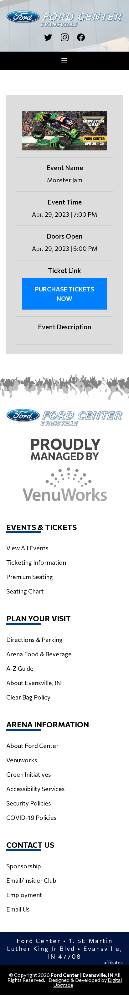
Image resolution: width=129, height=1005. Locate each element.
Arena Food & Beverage (39, 654)
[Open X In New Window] (48, 37)
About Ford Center (32, 745)
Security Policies (28, 803)
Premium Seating (29, 576)
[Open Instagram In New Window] (65, 37)
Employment (24, 894)
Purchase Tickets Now (64, 293)
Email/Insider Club (31, 880)
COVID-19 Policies (31, 817)
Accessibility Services (35, 788)
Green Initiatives (28, 774)
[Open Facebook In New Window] (81, 37)
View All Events (27, 548)
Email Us (18, 909)
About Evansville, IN (33, 682)
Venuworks (21, 760)
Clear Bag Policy (28, 697)
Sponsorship (23, 866)
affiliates (113, 962)
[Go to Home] (64, 19)
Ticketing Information (36, 562)
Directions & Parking (34, 639)
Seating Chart (25, 591)
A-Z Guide (20, 668)
